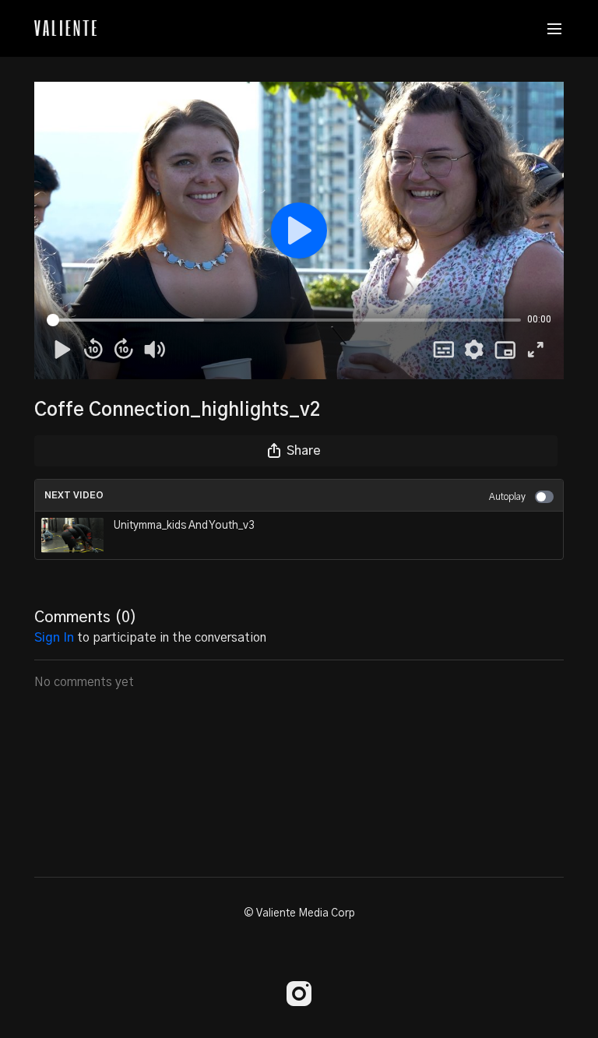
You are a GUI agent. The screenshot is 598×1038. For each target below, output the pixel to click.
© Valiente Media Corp (299, 913)
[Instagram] (299, 993)
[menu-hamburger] (554, 28)
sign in (54, 638)
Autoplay (507, 496)
